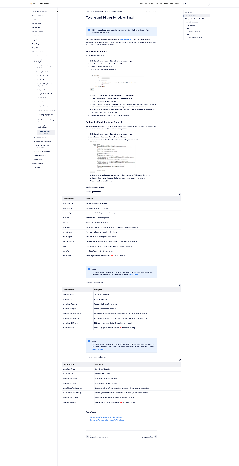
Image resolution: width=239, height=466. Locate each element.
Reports (34, 19)
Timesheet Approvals (37, 15)
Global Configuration (41, 137)
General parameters (193, 25)
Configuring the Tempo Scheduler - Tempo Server (106, 417)
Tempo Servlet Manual (40, 155)
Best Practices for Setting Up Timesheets (43, 67)
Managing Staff (36, 27)
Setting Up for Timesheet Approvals (45, 80)
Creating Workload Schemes (43, 98)
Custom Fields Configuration (43, 141)
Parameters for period (194, 31)
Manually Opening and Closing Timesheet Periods (46, 121)
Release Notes (36, 167)
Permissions (35, 36)
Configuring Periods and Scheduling (45, 110)
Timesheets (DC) (45, 4)
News (141, 3)
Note (188, 28)
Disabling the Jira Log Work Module (45, 94)
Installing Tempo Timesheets (41, 56)
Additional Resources (37, 163)
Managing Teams (36, 23)
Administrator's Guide (37, 52)
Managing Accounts (37, 32)
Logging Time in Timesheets (39, 11)
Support (177, 3)
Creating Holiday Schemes (43, 102)
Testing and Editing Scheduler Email (44, 132)
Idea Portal (159, 3)
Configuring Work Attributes (43, 151)
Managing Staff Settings (42, 106)
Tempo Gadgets (36, 44)
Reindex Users (38, 159)
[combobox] (196, 4)
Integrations (35, 40)
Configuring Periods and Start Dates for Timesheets (45, 115)
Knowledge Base (149, 3)
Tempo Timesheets (95, 11)
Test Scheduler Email (190, 15)
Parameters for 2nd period (195, 37)
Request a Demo (168, 3)
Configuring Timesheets (42, 72)
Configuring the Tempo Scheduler (42, 126)
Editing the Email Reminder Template (194, 19)
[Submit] (185, 3)
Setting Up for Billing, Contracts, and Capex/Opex (44, 85)
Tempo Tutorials (36, 48)
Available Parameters (192, 22)
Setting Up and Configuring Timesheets (40, 61)
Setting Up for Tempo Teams (43, 76)
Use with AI (151, 11)
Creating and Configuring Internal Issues (42, 146)
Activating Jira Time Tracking (43, 90)
